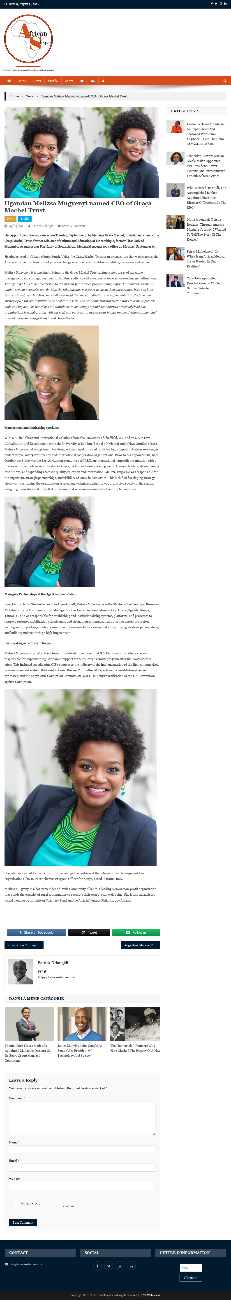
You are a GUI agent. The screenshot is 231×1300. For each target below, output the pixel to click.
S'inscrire (190, 1278)
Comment (17, 1098)
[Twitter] (45, 971)
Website (15, 1179)
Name (14, 1142)
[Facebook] (39, 971)
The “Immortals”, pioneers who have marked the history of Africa (135, 1048)
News (37, 81)
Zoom (69, 81)
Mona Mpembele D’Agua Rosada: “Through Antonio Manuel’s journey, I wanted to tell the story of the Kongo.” (206, 229)
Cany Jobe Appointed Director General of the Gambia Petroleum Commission (203, 285)
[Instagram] (41, 971)
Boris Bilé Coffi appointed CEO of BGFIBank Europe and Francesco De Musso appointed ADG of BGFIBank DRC (26, 945)
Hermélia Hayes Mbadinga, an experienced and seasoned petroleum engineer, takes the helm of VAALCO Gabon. (206, 134)
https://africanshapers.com (57, 977)
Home (21, 81)
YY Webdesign (152, 1295)
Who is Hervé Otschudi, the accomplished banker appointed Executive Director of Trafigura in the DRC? (206, 197)
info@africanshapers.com (26, 1264)
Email (14, 1160)
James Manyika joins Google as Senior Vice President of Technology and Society (80, 1050)
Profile (53, 81)
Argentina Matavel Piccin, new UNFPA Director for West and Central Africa (142, 945)
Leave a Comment (73, 226)
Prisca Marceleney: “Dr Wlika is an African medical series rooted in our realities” (206, 259)
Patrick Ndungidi (43, 226)
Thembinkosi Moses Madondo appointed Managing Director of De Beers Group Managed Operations (27, 1053)
